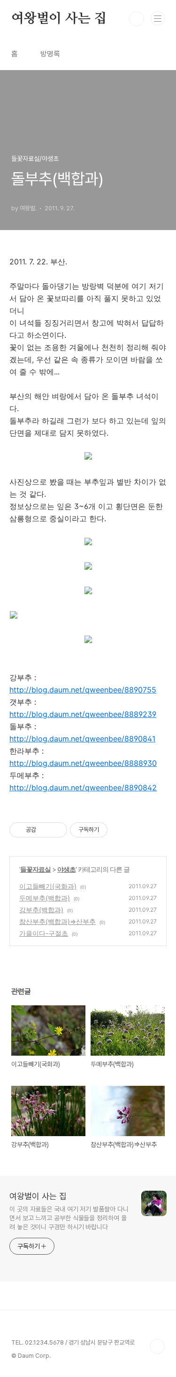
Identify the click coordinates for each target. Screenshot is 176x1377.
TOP (157, 1346)
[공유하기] (45, 830)
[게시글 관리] (56, 830)
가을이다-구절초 (43, 933)
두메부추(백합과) (44, 898)
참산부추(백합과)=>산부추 (57, 921)
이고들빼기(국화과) (48, 886)
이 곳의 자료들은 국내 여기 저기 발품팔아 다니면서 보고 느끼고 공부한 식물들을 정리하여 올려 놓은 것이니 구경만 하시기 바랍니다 (68, 1218)
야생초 (66, 869)
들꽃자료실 (35, 869)
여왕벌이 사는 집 (59, 18)
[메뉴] (158, 18)
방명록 (50, 53)
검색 (137, 19)
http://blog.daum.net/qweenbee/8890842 (83, 787)
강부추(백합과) (41, 910)
